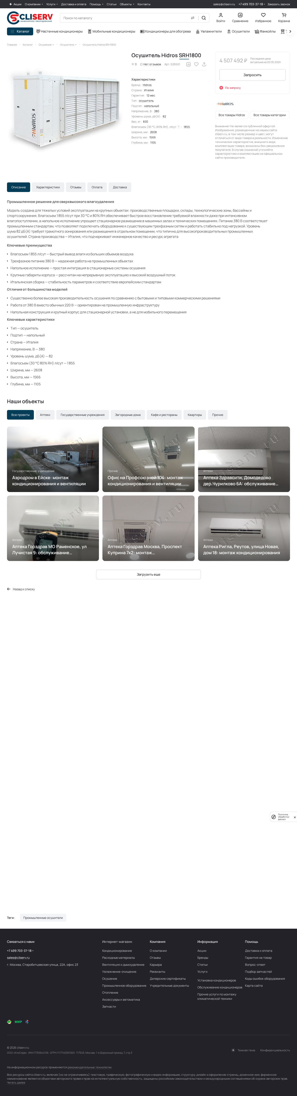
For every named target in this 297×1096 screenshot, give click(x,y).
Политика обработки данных (283, 816)
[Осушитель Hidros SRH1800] (65, 109)
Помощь (251, 941)
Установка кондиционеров (216, 980)
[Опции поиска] (192, 17)
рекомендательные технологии (89, 1067)
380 (156, 111)
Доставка (120, 187)
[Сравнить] (188, 64)
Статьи (202, 964)
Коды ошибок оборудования (265, 978)
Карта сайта (254, 985)
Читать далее (16, 1082)
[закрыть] (295, 817)
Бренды (202, 957)
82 (164, 116)
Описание (18, 187)
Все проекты (20, 415)
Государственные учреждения (83, 415)
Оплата (97, 187)
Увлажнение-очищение (119, 971)
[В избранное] (196, 64)
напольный (151, 106)
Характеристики (48, 187)
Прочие (217, 415)
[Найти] (203, 17)
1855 (187, 127)
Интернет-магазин (117, 941)
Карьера (156, 964)
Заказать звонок (279, 4)
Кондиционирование (117, 950)
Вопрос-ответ (255, 964)
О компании (158, 950)
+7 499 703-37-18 (250, 4)
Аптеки (45, 415)
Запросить (252, 74)
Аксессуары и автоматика (121, 999)
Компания (157, 941)
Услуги (202, 971)
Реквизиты (157, 971)
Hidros (147, 85)
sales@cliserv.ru (224, 4)
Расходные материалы (118, 957)
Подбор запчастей (258, 971)
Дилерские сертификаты (168, 978)
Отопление (110, 992)
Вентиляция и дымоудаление (123, 964)
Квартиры (195, 415)
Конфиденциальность (275, 1050)
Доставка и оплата (258, 950)
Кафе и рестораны (164, 415)
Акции (201, 950)
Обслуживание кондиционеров (219, 987)
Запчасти (109, 1006)
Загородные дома (128, 415)
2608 (153, 132)
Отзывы (75, 187)
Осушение (109, 978)
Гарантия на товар (258, 957)
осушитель (146, 101)
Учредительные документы (169, 985)
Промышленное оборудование (124, 985)
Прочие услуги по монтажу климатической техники (216, 996)
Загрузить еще (148, 574)
